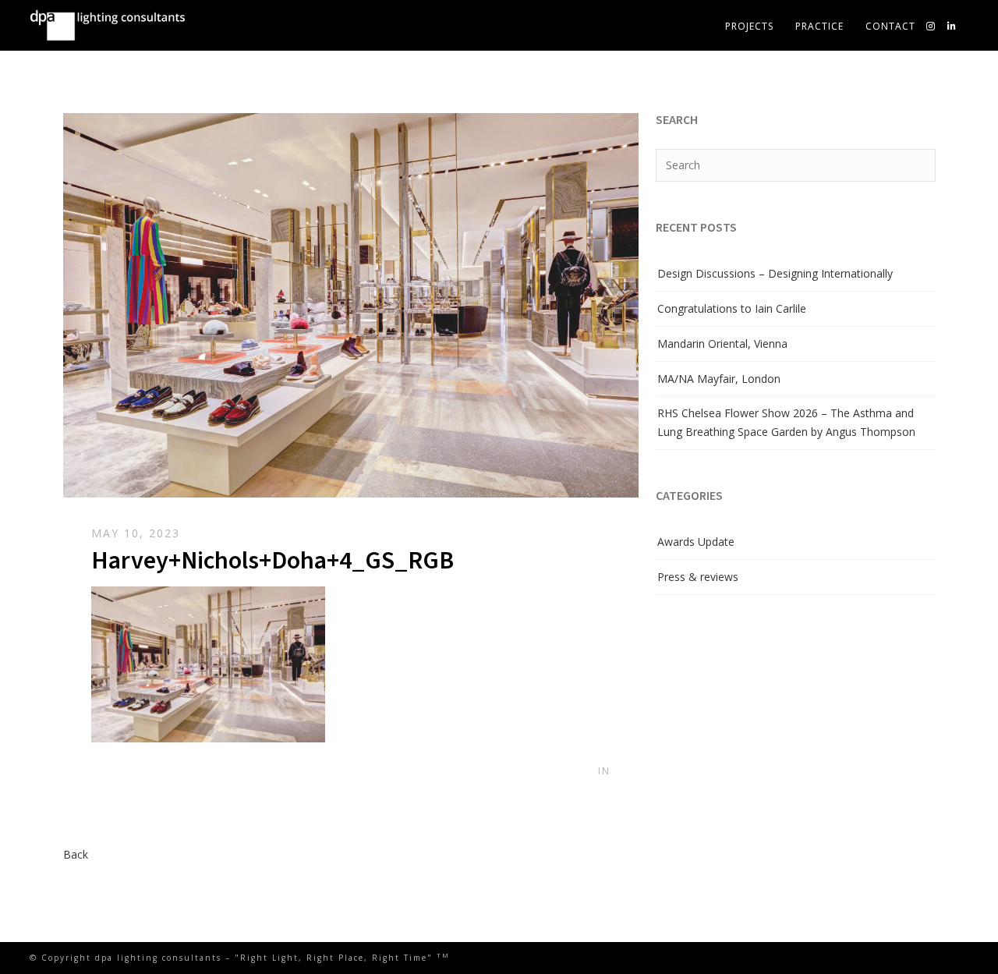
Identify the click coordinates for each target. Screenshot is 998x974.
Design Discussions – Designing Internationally (775, 273)
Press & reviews (697, 576)
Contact (890, 26)
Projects (749, 26)
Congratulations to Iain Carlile (731, 308)
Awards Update (695, 541)
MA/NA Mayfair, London (718, 378)
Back (75, 854)
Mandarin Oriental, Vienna (722, 343)
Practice (819, 26)
